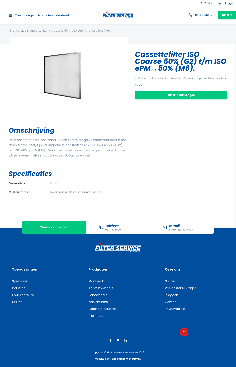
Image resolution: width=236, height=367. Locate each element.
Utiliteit (17, 302)
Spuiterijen (20, 281)
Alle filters (95, 316)
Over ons (173, 269)
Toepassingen (25, 15)
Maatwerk (63, 15)
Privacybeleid (175, 309)
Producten (45, 15)
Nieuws (170, 281)
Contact (171, 302)
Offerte (227, 15)
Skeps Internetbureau (126, 358)
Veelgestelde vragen (181, 288)
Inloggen (171, 295)
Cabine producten (102, 309)
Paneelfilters (97, 295)
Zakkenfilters (98, 302)
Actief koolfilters (100, 288)
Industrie (18, 288)
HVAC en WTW (23, 295)
